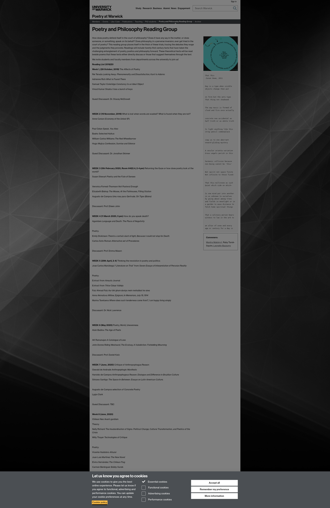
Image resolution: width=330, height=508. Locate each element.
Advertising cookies (158, 493)
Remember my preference (214, 489)
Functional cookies (158, 487)
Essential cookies (157, 481)
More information (214, 495)
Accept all (214, 482)
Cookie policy (99, 502)
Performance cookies (159, 499)
